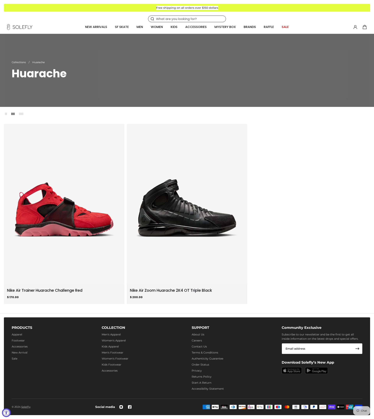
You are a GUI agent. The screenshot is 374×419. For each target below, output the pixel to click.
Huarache (38, 62)
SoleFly (25, 406)
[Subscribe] (357, 348)
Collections (19, 62)
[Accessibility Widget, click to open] (6, 412)
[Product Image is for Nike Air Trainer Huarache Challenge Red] (64, 204)
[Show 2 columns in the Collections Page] (6, 114)
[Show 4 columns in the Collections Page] (21, 114)
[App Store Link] (292, 370)
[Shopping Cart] (364, 27)
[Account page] (355, 27)
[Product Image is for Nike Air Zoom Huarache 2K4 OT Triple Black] (187, 204)
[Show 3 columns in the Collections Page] (13, 114)
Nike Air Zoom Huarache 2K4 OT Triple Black (171, 290)
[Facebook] (129, 407)
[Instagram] (121, 407)
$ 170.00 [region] (13, 297)
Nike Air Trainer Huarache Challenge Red (44, 290)
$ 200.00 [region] (136, 297)
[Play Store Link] (316, 370)
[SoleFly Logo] (19, 27)
